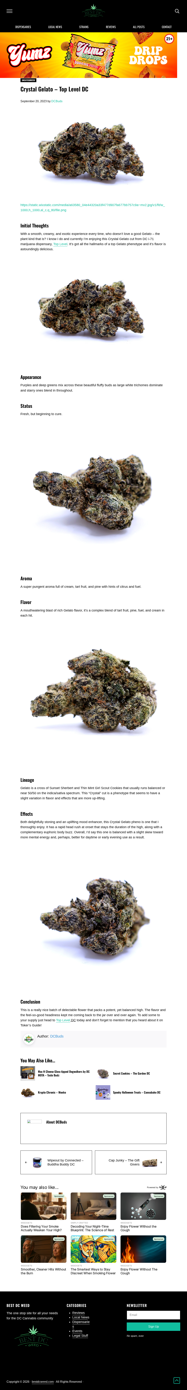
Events (77, 1331)
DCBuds (57, 1036)
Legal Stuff (80, 1335)
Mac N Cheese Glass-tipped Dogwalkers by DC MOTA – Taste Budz (64, 1073)
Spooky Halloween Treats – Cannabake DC (137, 1092)
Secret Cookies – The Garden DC (131, 1073)
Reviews (78, 1313)
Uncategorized (28, 80)
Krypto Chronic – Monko (52, 1092)
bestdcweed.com (43, 1381)
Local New (80, 1317)
